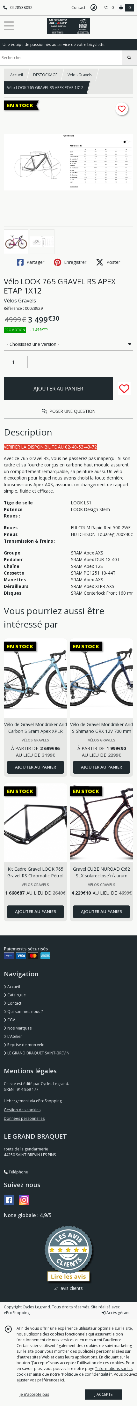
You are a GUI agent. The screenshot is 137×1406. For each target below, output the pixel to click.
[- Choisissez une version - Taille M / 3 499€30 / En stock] (68, 344)
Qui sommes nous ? (24, 1011)
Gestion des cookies (22, 1109)
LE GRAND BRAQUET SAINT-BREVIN (37, 1053)
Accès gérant (117, 1312)
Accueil (16, 75)
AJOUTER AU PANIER (58, 388)
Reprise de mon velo (25, 1044)
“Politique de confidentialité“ (86, 1374)
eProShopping (17, 1312)
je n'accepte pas (34, 1394)
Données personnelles (24, 1118)
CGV (10, 1020)
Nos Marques (19, 1028)
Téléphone (18, 1172)
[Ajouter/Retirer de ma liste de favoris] (124, 388)
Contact (78, 7)
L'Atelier (14, 1036)
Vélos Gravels (80, 75)
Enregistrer (74, 262)
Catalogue (16, 995)
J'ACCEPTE (103, 1394)
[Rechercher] (129, 57)
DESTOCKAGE (45, 75)
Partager (34, 262)
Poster (112, 262)
